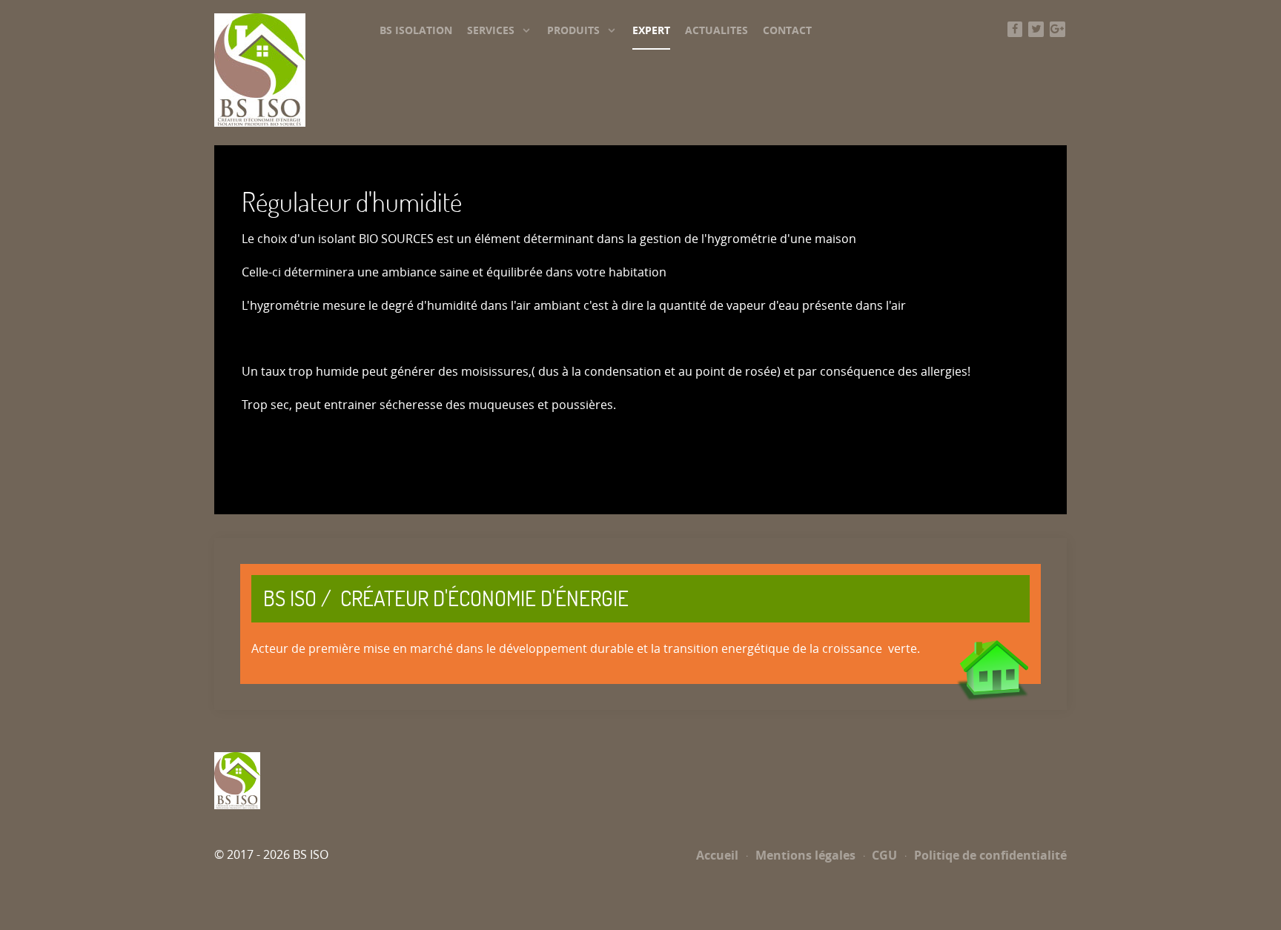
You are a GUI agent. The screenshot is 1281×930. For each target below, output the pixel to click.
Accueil (717, 855)
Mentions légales (803, 855)
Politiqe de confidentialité (989, 855)
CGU (883, 855)
